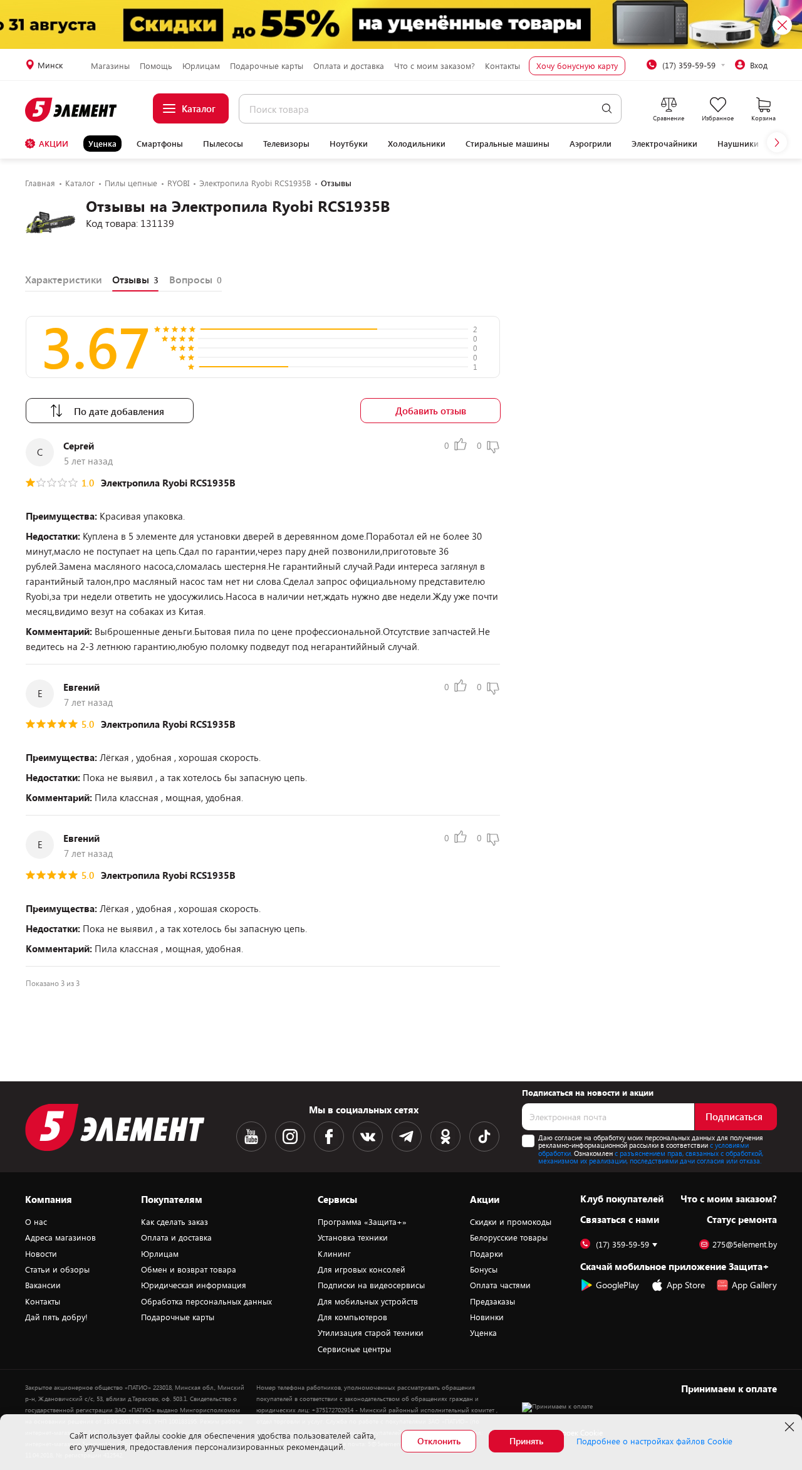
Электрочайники (664, 144)
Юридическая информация (193, 1285)
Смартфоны (160, 144)
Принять (526, 1441)
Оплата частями (500, 1285)
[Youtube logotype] (251, 1136)
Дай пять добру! (56, 1317)
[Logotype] (71, 109)
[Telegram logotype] (407, 1136)
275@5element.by (744, 1244)
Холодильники (416, 144)
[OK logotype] (445, 1136)
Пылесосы (223, 144)
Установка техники (353, 1237)
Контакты (502, 65)
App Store (686, 1285)
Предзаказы (492, 1301)
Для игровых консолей (361, 1269)
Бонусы (483, 1269)
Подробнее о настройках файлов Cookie (654, 1441)
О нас (36, 1221)
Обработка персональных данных (206, 1301)
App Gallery (754, 1285)
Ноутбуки (349, 144)
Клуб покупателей (622, 1198)
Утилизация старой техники (371, 1332)
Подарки (486, 1253)
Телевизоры (286, 144)
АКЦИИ (53, 143)
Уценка (102, 143)
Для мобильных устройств (368, 1301)
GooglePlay (617, 1285)
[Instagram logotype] (290, 1136)
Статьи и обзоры (57, 1269)
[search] (607, 108)
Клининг (334, 1253)
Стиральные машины (507, 144)
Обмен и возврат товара (188, 1269)
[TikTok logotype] (484, 1136)
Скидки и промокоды (510, 1221)
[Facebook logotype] (329, 1136)
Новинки (487, 1317)
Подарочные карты (266, 65)
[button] (777, 142)
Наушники (738, 144)
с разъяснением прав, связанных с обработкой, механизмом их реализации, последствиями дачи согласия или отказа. (650, 1157)
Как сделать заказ (174, 1221)
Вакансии (43, 1285)
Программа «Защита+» (362, 1221)
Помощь (156, 65)
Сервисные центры (354, 1349)
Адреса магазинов (60, 1237)
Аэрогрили (591, 144)
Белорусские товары (509, 1237)
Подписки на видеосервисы (371, 1285)
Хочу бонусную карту (577, 65)
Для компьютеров (352, 1317)
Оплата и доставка (348, 65)
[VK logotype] (368, 1136)
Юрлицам (201, 65)
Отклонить (439, 1441)
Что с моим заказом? (434, 65)
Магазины (110, 65)
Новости (41, 1253)
